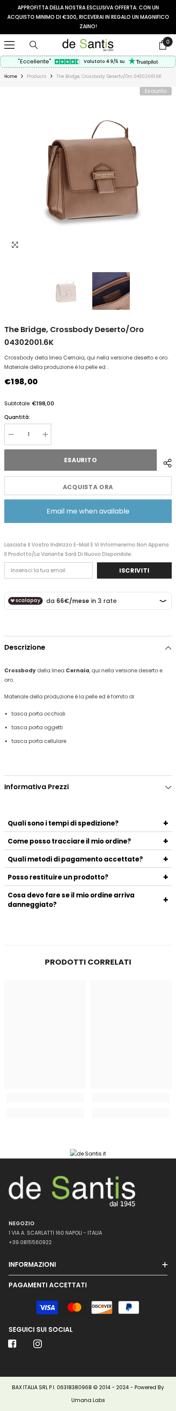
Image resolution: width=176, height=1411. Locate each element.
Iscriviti (134, 570)
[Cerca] (34, 45)
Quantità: (17, 417)
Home (10, 76)
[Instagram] (37, 1346)
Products (37, 76)
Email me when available (88, 511)
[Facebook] (12, 1346)
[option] (88, 17)
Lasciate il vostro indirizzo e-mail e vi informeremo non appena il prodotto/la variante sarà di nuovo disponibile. (86, 549)
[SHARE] (164, 462)
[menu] (9, 45)
